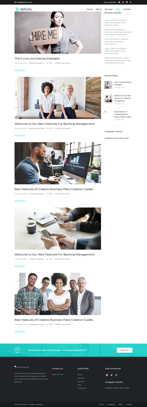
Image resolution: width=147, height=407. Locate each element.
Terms (101, 404)
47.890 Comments (62, 128)
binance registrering (114, 30)
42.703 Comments (62, 194)
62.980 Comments (62, 63)
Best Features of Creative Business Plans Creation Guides (53, 189)
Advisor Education (36, 63)
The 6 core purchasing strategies (37, 58)
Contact (129, 404)
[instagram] (116, 375)
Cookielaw (111, 404)
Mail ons (124, 350)
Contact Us (82, 388)
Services (81, 381)
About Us (81, 378)
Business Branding (36, 128)
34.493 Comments (62, 259)
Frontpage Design (36, 194)
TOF (50, 63)
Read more (19, 70)
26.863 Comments (62, 324)
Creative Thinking (36, 259)
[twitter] (112, 375)
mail (61, 374)
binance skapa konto (113, 58)
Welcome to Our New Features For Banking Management (54, 123)
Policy (120, 404)
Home (80, 375)
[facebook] (107, 375)
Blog (79, 385)
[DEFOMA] (23, 9)
